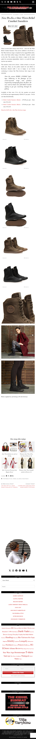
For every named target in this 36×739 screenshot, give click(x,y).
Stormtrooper (19, 652)
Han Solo (16, 637)
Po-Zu (11, 478)
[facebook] (16, 570)
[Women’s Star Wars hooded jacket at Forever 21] (26, 463)
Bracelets (4, 631)
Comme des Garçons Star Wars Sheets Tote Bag (26, 485)
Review (18, 648)
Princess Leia (22, 645)
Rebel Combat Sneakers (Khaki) (12, 100)
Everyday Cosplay (18, 634)
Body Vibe (27, 628)
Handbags (9, 637)
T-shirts (29, 652)
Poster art (16, 645)
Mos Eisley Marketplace (18, 610)
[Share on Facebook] (7, 476)
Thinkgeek (25, 656)
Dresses (5, 634)
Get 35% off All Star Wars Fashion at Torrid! (9, 485)
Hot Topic (31, 637)
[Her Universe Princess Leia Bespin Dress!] (9, 463)
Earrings (10, 634)
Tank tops (7, 656)
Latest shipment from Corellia (18, 604)
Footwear (6, 478)
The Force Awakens (16, 656)
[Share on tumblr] (13, 476)
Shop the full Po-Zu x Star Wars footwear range (13, 110)
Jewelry (10, 640)
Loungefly (23, 641)
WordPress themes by (18, 737)
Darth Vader (23, 631)
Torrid (30, 656)
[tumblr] (17, 2)
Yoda (20, 659)
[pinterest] (20, 570)
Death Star (32, 631)
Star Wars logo (8, 652)
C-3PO (10, 631)
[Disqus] (18, 513)
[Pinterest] (8, 2)
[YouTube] (11, 2)
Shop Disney (31, 648)
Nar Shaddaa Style (18, 613)
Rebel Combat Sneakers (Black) (12, 104)
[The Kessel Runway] (18, 5)
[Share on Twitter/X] (9, 476)
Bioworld (17, 628)
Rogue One (26, 648)
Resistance (25, 478)
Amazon (4, 628)
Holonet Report (18, 601)
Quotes (29, 645)
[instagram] (13, 570)
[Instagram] (5, 2)
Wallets (16, 659)
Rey (22, 648)
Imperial (5, 641)
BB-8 (12, 628)
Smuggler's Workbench (18, 619)
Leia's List (18, 607)
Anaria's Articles (18, 595)
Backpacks (8, 628)
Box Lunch (32, 628)
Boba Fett (21, 628)
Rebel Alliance (17, 478)
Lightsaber (17, 641)
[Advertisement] (18, 417)
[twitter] (10, 570)
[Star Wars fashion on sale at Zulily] (9, 446)
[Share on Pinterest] (11, 476)
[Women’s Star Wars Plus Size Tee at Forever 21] (26, 446)
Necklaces (9, 644)
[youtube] (23, 570)
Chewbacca (15, 631)
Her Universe (23, 637)
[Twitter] (2, 2)
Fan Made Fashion (28, 634)
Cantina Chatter (18, 598)
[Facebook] (14, 2)
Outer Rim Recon (18, 616)
